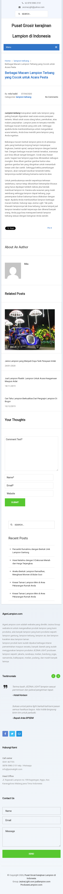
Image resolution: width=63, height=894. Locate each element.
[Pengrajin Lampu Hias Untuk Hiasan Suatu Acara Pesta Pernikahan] (30, 329)
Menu (8, 47)
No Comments (51, 97)
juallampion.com (42, 881)
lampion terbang (21, 61)
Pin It (49, 228)
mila (26, 263)
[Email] (19, 734)
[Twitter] (12, 734)
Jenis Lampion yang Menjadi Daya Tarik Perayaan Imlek (30, 361)
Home (7, 61)
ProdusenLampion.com (31, 885)
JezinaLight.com (26, 881)
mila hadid (12, 94)
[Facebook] (5, 734)
